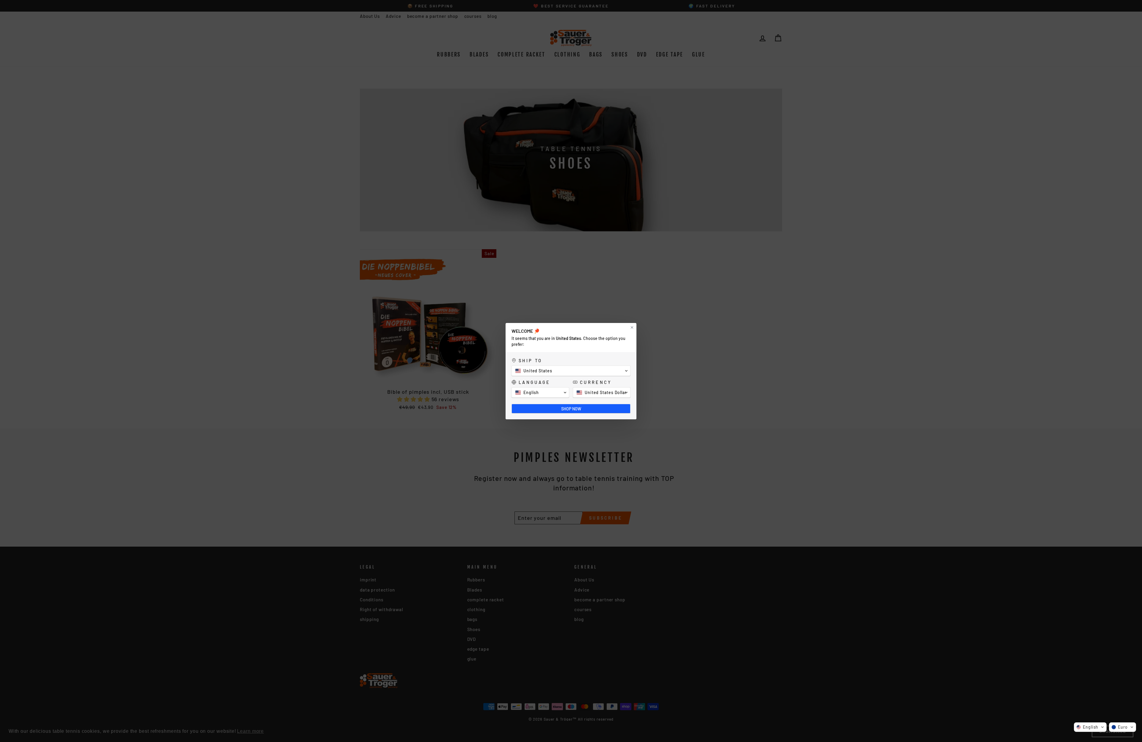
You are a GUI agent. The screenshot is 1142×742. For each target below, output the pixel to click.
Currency (596, 382)
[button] (1090, 727)
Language (534, 382)
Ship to (530, 360)
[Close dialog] (632, 327)
